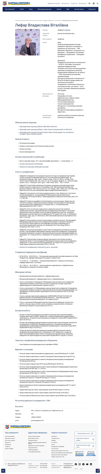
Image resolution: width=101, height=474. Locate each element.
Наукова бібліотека (32, 447)
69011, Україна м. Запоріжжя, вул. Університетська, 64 (16, 464)
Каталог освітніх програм (34, 436)
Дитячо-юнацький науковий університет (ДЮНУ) (37, 443)
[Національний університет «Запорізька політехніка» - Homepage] (18, 427)
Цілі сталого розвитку (10, 440)
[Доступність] (93, 3)
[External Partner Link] (80, 453)
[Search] (97, 3)
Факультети (7, 442)
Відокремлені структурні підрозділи (36, 445)
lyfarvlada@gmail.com (37, 420)
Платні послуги (54, 448)
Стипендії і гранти (55, 438)
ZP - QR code (54, 442)
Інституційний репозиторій (34, 451)
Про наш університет (10, 436)
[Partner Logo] (76, 469)
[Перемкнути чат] (3, 471)
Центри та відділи (9, 448)
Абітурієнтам (8, 444)
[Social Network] (76, 464)
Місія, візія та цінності (10, 438)
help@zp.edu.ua (68, 467)
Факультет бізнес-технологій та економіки (31, 20)
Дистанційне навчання (33, 438)
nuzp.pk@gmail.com (68, 465)
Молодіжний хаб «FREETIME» (57, 446)
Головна (17, 20)
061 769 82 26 (43, 465)
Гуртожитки (54, 436)
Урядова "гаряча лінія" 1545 (57, 456)
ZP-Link (53, 444)
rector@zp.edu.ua (68, 463)
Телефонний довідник (33, 449)
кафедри (67, 30)
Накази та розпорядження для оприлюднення (61, 452)
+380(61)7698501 (36, 417)
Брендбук (53, 440)
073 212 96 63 (43, 463)
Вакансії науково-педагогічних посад (59, 450)
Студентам (7, 446)
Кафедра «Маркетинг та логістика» (52, 20)
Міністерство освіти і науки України (59, 454)
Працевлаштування (32, 440)
